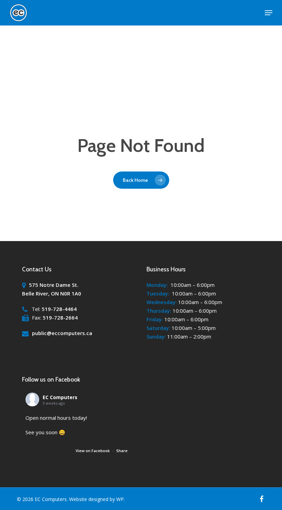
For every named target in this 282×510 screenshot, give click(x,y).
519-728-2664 (60, 317)
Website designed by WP (96, 499)
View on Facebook (93, 450)
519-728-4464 (59, 308)
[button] (268, 12)
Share (122, 450)
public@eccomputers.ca (62, 333)
